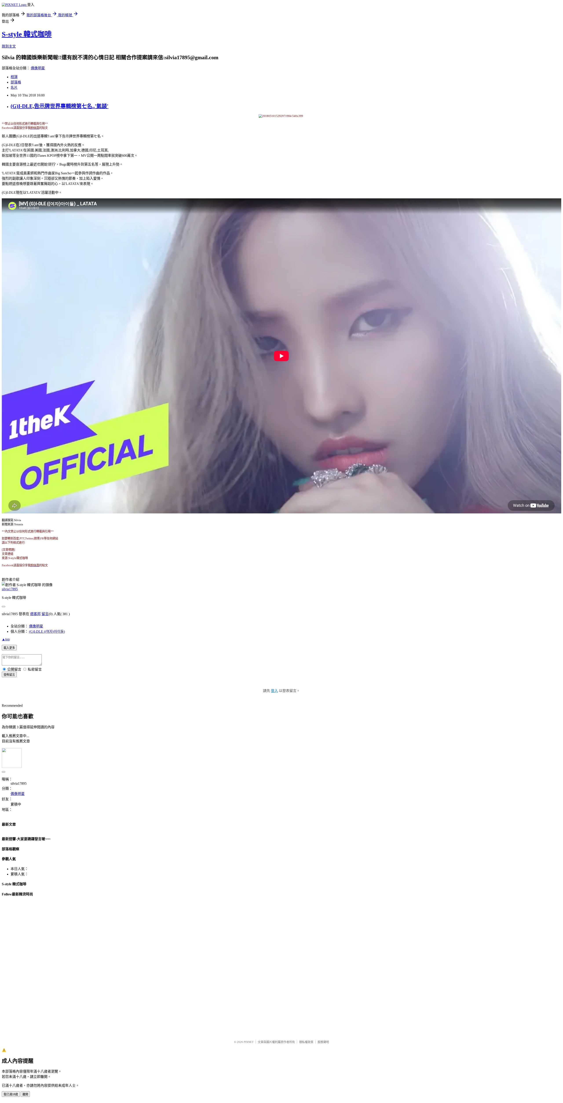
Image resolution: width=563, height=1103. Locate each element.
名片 (14, 87)
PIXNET (249, 1042)
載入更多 (9, 647)
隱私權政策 (306, 1042)
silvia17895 (10, 589)
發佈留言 (9, 674)
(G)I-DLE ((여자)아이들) (47, 631)
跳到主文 (9, 46)
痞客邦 (35, 614)
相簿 (14, 77)
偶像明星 (38, 68)
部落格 (16, 82)
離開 (25, 1094)
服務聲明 (323, 1042)
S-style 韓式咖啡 (27, 34)
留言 (45, 614)
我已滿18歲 (11, 1094)
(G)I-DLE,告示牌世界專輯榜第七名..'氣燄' (59, 106)
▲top (6, 639)
